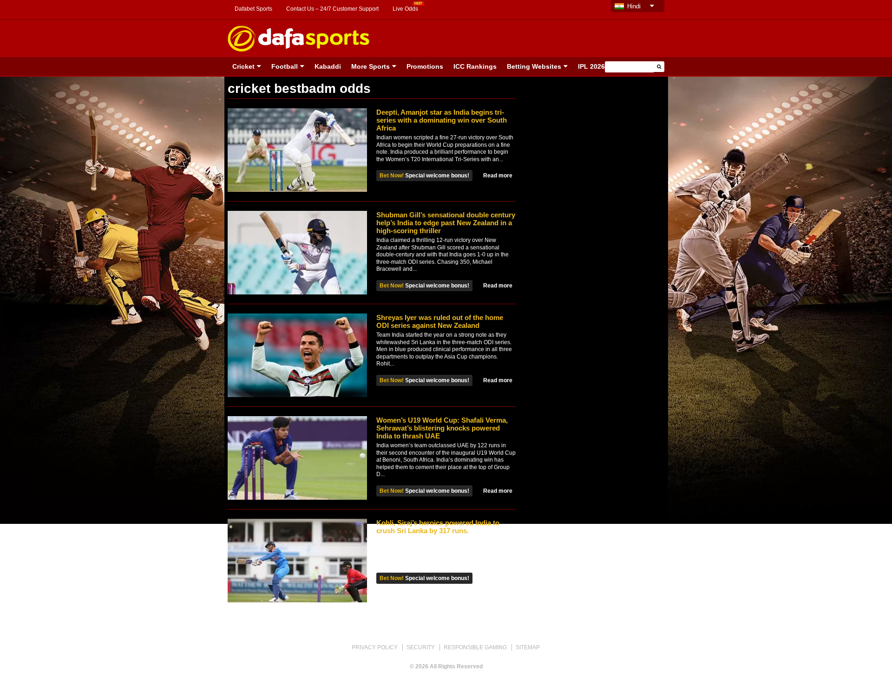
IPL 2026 (591, 66)
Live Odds (405, 9)
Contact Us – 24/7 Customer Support (332, 9)
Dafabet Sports (253, 9)
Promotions (425, 66)
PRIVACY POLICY (375, 647)
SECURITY (421, 647)
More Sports (370, 66)
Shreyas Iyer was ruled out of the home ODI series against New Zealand (439, 321)
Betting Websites (534, 66)
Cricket (243, 66)
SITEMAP (528, 647)
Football (284, 66)
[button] (659, 66)
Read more (497, 175)
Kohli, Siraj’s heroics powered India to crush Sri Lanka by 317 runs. (437, 527)
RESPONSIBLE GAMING (475, 647)
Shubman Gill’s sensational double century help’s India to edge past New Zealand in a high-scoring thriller (445, 223)
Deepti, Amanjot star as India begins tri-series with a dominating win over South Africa (441, 120)
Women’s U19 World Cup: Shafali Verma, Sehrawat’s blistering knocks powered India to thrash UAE (442, 428)
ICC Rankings (475, 66)
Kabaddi (328, 66)
